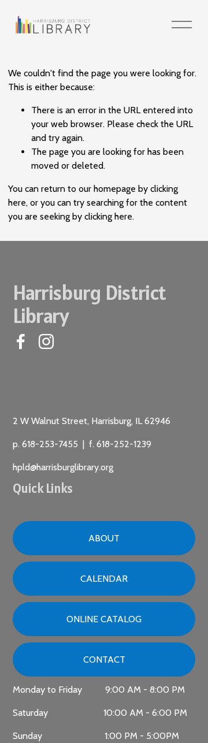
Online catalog (104, 619)
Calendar (104, 578)
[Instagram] (46, 341)
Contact (104, 659)
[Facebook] (21, 341)
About (104, 538)
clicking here (108, 216)
